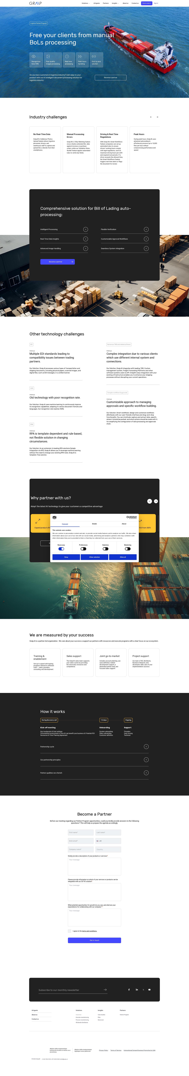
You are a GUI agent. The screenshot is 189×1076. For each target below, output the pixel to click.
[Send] (105, 989)
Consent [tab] (65, 524)
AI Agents (97, 3)
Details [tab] (94, 524)
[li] (137, 990)
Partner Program (124, 1014)
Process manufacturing (82, 1020)
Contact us (135, 3)
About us (125, 3)
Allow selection (94, 557)
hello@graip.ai (64, 1059)
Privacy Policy (103, 1050)
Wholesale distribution (82, 1022)
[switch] (83, 548)
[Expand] (85, 229)
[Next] (157, 117)
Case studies (101, 1014)
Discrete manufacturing (82, 1017)
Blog (99, 1017)
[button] (98, 841)
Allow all (123, 557)
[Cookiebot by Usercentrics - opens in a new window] (128, 517)
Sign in (156, 3)
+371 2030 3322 (55, 1059)
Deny (66, 557)
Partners (106, 3)
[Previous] (151, 117)
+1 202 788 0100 (46, 1059)
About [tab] (124, 524)
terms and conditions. (89, 931)
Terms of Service (115, 1050)
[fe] (129, 990)
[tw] (144, 989)
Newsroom (101, 1020)
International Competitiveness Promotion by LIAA (139, 1050)
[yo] (149, 989)
